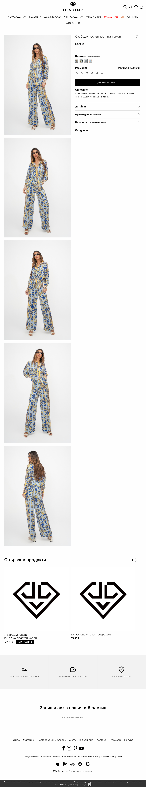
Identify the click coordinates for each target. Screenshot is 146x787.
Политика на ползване (64, 756)
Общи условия (31, 756)
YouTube (81, 748)
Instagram (69, 748)
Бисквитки (46, 756)
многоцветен (81, 61)
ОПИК (119, 756)
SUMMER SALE (107, 756)
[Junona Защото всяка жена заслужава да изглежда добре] (73, 6)
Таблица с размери (129, 68)
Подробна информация (75, 784)
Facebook (63, 748)
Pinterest (75, 748)
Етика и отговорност (88, 756)
